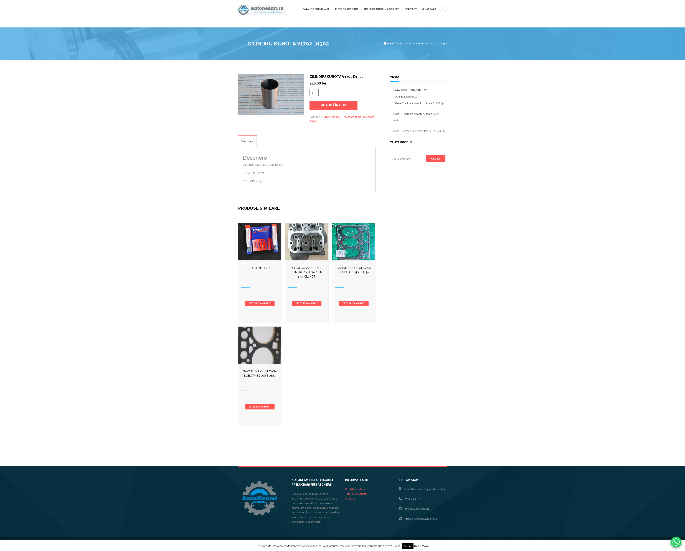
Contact (410, 9)
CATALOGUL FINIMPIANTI (410, 90)
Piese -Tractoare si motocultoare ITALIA (419, 131)
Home (390, 43)
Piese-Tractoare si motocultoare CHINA (419, 103)
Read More (421, 546)
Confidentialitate (355, 489)
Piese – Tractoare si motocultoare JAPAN (416, 117)
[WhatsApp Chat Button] (676, 542)
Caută (435, 158)
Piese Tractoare (347, 9)
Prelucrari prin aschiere (381, 9)
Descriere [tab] (247, 141)
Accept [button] (407, 546)
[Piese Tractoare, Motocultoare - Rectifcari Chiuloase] (262, 9)
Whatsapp (429, 9)
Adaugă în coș (333, 105)
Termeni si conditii (356, 494)
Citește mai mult (260, 303)
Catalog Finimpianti (316, 9)
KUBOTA (403, 43)
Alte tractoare (406, 96)
